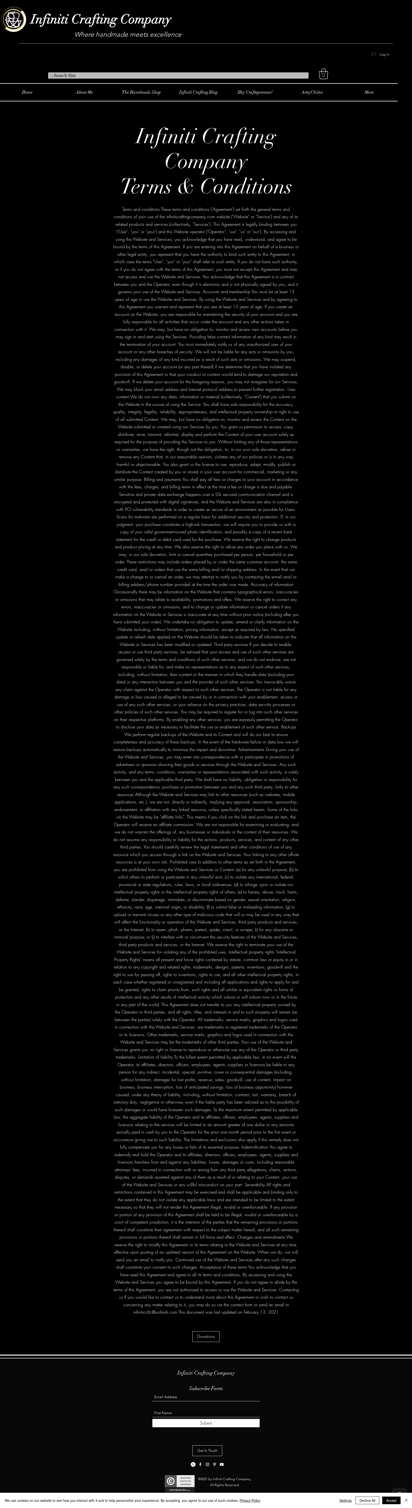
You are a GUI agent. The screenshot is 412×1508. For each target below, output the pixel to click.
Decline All (367, 1500)
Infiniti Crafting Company (101, 19)
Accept (391, 1500)
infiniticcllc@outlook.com (155, 1312)
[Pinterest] (214, 1464)
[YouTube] (221, 1464)
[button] (323, 73)
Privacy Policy (250, 1500)
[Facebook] (200, 1464)
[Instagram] (207, 1464)
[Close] (406, 1500)
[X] (193, 1464)
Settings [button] (346, 1500)
